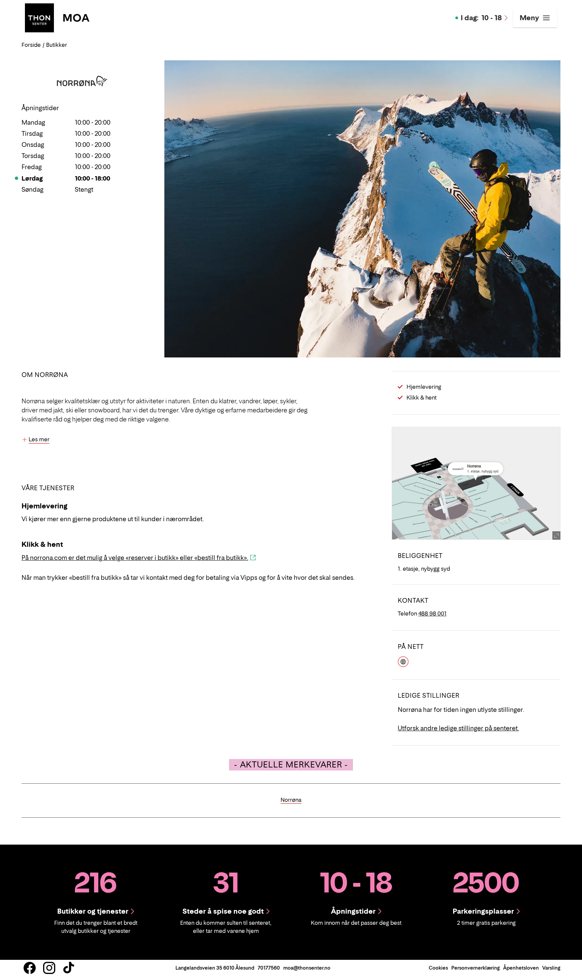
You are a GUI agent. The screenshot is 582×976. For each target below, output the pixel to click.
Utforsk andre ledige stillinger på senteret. (458, 728)
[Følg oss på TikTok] (69, 968)
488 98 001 (432, 613)
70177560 (269, 968)
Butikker (56, 44)
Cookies (438, 968)
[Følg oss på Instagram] (49, 968)
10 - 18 (481, 18)
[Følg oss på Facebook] (30, 968)
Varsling (551, 968)
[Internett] (403, 660)
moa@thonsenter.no (306, 968)
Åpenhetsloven (521, 968)
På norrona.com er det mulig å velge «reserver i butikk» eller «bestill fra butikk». (135, 557)
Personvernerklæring (475, 968)
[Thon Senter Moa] (57, 17)
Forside (31, 44)
